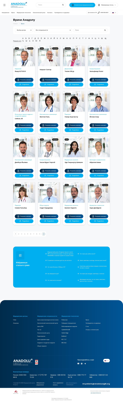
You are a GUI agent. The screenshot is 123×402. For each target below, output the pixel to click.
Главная (15, 23)
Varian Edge (65, 333)
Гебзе (14, 320)
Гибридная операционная (69, 323)
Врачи (13, 12)
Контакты (49, 12)
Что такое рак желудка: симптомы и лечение (92, 273)
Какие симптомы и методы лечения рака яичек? (93, 260)
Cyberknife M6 (66, 329)
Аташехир (16, 323)
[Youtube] (78, 364)
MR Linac (64, 343)
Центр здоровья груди (43, 339)
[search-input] (63, 5)
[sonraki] (43, 233)
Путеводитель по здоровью (61, 12)
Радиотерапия (41, 336)
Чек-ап (39, 329)
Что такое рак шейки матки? (87, 254)
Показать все (17, 41)
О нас (87, 326)
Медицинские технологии (24, 12)
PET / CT (64, 339)
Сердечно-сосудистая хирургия (46, 343)
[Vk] (82, 364)
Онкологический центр (39, 12)
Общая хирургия (42, 346)
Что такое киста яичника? (55, 280)
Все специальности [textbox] (42, 30)
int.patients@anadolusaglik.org (96, 384)
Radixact (64, 336)
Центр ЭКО (40, 326)
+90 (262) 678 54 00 (95, 393)
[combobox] (24, 30)
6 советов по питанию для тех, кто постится (60, 260)
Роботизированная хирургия (69, 326)
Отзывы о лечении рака (92, 329)
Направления (5, 12)
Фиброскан (65, 320)
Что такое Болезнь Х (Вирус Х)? (56, 267)
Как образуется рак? (53, 273)
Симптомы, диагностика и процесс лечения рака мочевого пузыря (93, 267)
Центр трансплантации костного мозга (47, 320)
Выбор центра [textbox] (21, 30)
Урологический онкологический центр (47, 323)
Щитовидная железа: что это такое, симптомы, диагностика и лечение (92, 280)
